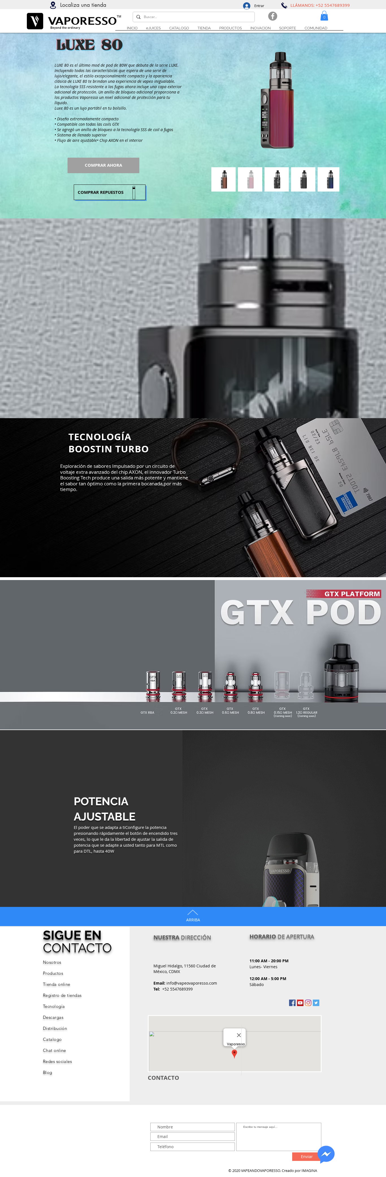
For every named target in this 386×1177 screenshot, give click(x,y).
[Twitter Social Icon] (316, 1003)
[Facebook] (272, 16)
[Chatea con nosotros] (326, 1154)
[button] (287, 28)
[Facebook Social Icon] (292, 1003)
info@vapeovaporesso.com (191, 983)
